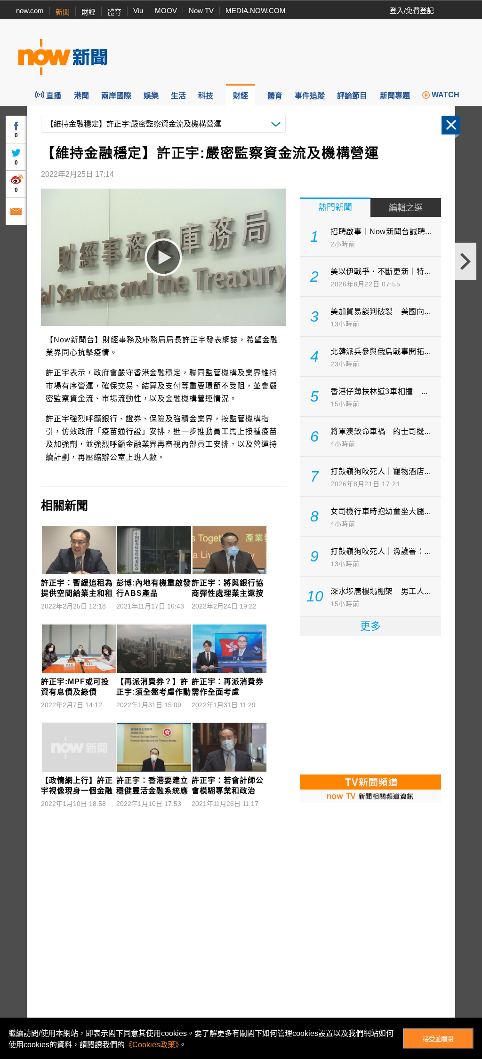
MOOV (166, 11)
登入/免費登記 (412, 11)
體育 (114, 12)
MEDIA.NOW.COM (255, 11)
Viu (138, 11)
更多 (370, 626)
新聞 (63, 12)
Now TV (201, 11)
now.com (30, 11)
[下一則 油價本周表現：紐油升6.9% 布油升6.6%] (465, 261)
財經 (88, 12)
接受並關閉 (438, 1039)
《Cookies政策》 (152, 1045)
